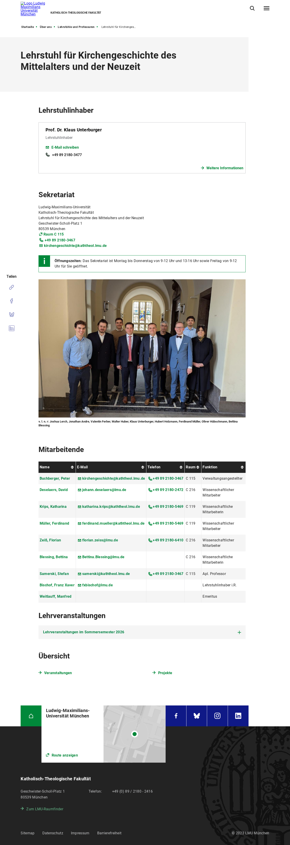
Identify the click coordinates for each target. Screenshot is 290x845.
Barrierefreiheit (109, 833)
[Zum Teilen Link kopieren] (11, 287)
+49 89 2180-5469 (168, 506)
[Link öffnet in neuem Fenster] (103, 734)
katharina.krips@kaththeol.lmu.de (111, 506)
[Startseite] (31, 715)
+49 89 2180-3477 (67, 155)
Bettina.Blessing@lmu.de (103, 557)
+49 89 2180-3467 (60, 240)
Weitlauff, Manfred (56, 596)
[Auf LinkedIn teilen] (11, 328)
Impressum (80, 833)
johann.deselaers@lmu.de (104, 490)
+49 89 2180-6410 (168, 540)
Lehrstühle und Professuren (76, 27)
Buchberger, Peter (55, 478)
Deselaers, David (54, 490)
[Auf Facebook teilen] (11, 301)
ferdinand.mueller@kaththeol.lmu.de (113, 523)
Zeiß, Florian (50, 540)
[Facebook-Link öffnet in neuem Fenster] (176, 715)
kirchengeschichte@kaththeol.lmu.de (75, 245)
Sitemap (27, 833)
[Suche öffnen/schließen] (252, 8)
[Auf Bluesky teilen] (11, 314)
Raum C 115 (54, 234)
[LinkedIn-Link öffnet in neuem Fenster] (238, 715)
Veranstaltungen (58, 673)
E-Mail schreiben (65, 147)
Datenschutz (52, 833)
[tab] (142, 632)
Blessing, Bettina (54, 557)
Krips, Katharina (53, 506)
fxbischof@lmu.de (97, 585)
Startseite (27, 27)
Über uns (46, 27)
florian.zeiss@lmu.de (100, 540)
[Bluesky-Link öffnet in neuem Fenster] (196, 715)
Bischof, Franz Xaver (57, 585)
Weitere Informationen (224, 168)
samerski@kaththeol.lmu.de (106, 574)
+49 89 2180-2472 (168, 490)
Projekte (165, 673)
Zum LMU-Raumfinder (44, 809)
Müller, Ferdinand (54, 523)
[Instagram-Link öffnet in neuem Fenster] (217, 715)
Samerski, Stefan (54, 574)
